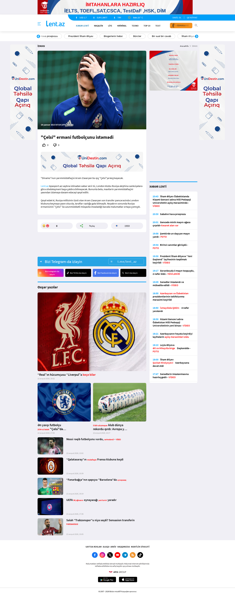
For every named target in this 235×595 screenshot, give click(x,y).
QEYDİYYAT (192, 17)
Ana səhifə (184, 46)
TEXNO (135, 25)
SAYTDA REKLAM (94, 546)
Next (197, 36)
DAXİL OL (176, 17)
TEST (158, 25)
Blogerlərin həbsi (113, 36)
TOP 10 (147, 25)
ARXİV (113, 546)
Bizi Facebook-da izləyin (107, 273)
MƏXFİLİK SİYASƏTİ (140, 546)
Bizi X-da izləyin (131, 273)
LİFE (110, 25)
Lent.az (45, 186)
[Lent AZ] (55, 24)
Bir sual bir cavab (161, 36)
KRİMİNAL (122, 25)
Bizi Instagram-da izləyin (52, 273)
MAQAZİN (98, 25)
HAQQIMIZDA (123, 546)
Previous (38, 36)
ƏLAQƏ (106, 546)
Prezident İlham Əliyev (80, 36)
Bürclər (137, 36)
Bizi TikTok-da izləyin (78, 273)
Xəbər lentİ (82, 25)
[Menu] (39, 24)
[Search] (196, 25)
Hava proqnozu (49, 36)
